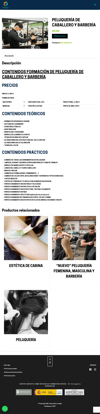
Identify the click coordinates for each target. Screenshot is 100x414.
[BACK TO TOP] (50, 361)
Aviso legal (7, 365)
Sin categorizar (66, 43)
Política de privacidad (10, 368)
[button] (44, 21)
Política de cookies (9, 375)
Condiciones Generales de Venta (13, 372)
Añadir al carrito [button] (26, 273)
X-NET (54, 406)
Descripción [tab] (9, 56)
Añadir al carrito (60, 36)
